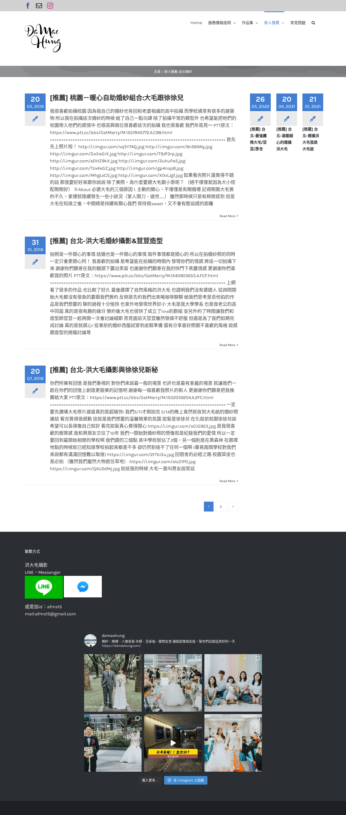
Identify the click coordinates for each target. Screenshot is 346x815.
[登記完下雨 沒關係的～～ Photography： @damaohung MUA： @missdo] (113, 683)
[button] (313, 22)
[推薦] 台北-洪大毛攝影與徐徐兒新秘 (104, 370)
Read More (228, 216)
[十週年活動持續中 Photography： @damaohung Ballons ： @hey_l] (233, 683)
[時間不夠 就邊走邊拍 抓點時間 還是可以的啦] (173, 743)
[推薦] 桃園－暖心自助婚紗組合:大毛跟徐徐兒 (117, 98)
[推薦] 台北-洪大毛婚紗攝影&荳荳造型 (106, 241)
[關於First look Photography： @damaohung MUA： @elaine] (113, 743)
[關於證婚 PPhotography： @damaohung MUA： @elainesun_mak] (173, 683)
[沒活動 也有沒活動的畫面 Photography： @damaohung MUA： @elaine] (233, 743)
